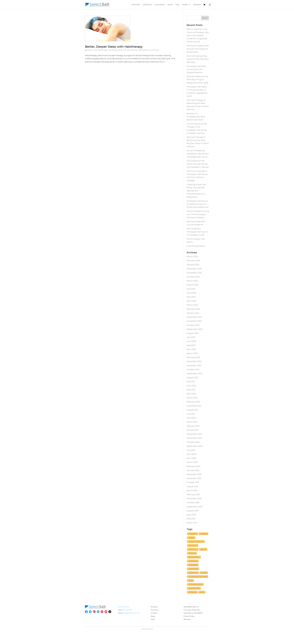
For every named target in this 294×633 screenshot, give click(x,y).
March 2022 (192, 398)
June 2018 (191, 515)
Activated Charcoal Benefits (196, 541)
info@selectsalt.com (131, 613)
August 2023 (192, 333)
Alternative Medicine (194, 556)
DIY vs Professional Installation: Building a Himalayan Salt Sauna (198, 154)
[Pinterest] (102, 611)
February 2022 (193, 402)
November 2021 (194, 406)
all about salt (192, 553)
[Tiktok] (109, 611)
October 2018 (193, 502)
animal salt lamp (193, 564)
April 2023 (191, 349)
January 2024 (193, 313)
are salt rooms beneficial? (195, 584)
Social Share (154, 50)
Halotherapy (102, 50)
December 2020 (194, 434)
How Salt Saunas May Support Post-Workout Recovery (198, 59)
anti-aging (203, 572)
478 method (204, 533)
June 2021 (191, 418)
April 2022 (191, 394)
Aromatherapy (192, 592)
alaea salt (203, 549)
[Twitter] (90, 611)
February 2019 (193, 494)
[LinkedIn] (98, 611)
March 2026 (192, 256)
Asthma (202, 592)
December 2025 (194, 269)
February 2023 (193, 357)
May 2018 (191, 519)
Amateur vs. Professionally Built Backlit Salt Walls (196, 117)
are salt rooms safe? (194, 588)
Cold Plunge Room (196, 246)
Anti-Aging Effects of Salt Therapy (198, 576)
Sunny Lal (91, 50)
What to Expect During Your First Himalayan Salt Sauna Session (198, 214)
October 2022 (193, 369)
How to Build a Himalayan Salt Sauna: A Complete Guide (197, 232)
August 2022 (192, 377)
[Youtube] (106, 611)
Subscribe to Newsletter (193, 613)
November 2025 (194, 273)
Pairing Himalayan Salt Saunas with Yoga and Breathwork (198, 49)
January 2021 (193, 430)
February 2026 (193, 261)
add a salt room (193, 549)
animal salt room (193, 572)
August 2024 (193, 285)
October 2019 (193, 482)
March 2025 (192, 281)
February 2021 (193, 426)
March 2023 (192, 353)
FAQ (177, 5)
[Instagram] (94, 611)
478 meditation (193, 533)
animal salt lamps (193, 568)
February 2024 (193, 309)
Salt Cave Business (130, 50)
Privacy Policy (189, 616)
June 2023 (191, 341)
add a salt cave (193, 545)
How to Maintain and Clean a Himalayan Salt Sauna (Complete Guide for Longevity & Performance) (198, 35)
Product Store (123, 607)
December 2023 (194, 317)
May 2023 (191, 345)
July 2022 (191, 381)
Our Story (160, 5)
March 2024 (192, 305)
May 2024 (191, 297)
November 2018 (194, 498)
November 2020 (194, 438)
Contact (197, 5)
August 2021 (192, 410)
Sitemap (187, 619)
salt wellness (144, 50)
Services (135, 5)
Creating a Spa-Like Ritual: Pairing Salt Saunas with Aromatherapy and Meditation (196, 190)
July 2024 (191, 289)
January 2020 (193, 470)
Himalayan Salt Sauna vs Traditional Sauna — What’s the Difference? (198, 204)
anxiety (191, 580)
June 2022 (191, 386)
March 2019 (192, 490)
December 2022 (194, 361)
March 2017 (192, 523)
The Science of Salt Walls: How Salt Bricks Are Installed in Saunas (198, 164)
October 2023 (193, 325)
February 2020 (193, 466)
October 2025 (193, 277)
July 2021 (191, 414)
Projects (147, 5)
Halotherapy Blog (115, 50)
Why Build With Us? (191, 607)
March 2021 (192, 422)
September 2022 (194, 373)
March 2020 (192, 462)
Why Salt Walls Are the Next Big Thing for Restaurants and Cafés (197, 79)
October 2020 (193, 442)
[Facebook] (86, 611)
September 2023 (194, 329)
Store (185, 5)
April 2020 (191, 458)
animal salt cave (193, 560)
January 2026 (193, 265)
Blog (170, 5)
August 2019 (192, 486)
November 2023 (194, 321)
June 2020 (191, 454)
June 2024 (191, 293)
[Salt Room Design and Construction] (95, 608)
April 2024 (191, 301)
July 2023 (191, 337)
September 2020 (195, 446)
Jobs (153, 619)
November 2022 (194, 365)
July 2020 (191, 450)
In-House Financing (191, 610)
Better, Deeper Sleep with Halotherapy (114, 46)
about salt (191, 537)
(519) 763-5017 (127, 610)
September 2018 (194, 507)
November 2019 (194, 478)
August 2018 (192, 511)
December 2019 (194, 474)
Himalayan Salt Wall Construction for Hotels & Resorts (196, 69)
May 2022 (191, 390)
